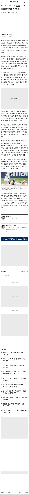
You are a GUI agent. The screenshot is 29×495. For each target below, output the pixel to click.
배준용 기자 (3, 35)
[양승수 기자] (3, 227)
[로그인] (27, 2)
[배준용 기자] (3, 218)
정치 (9, 492)
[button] (2, 2)
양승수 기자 (9, 35)
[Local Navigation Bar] (2, 2)
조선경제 (26, 492)
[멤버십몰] (14, 239)
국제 (14, 492)
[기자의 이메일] (6, 221)
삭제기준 (26, 271)
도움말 (21, 271)
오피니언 (3, 492)
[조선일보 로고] (14, 2)
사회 (20, 492)
